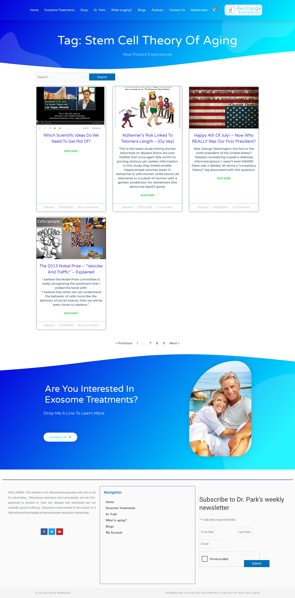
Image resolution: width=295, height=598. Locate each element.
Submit (256, 563)
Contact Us (177, 10)
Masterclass (199, 10)
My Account (114, 532)
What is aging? (121, 10)
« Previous (124, 343)
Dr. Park (99, 10)
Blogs (142, 10)
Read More (71, 151)
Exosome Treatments (59, 10)
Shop (84, 10)
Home (34, 10)
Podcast (157, 10)
